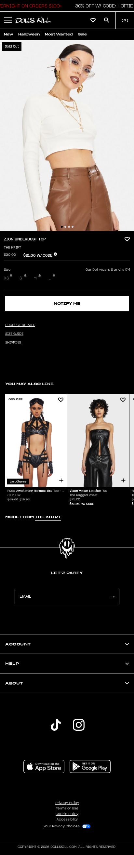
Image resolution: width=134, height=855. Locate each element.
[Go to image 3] (69, 227)
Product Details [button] (20, 325)
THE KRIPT (12, 247)
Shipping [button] (13, 342)
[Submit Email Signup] (112, 597)
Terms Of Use (67, 808)
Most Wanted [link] (59, 34)
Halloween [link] (29, 34)
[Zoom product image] (67, 135)
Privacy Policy (67, 803)
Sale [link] (82, 34)
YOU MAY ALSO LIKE (29, 383)
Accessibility (67, 819)
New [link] (8, 34)
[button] (102, 5)
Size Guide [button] (14, 333)
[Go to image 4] (73, 227)
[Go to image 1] (62, 227)
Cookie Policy (67, 814)
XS (6, 278)
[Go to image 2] (65, 227)
